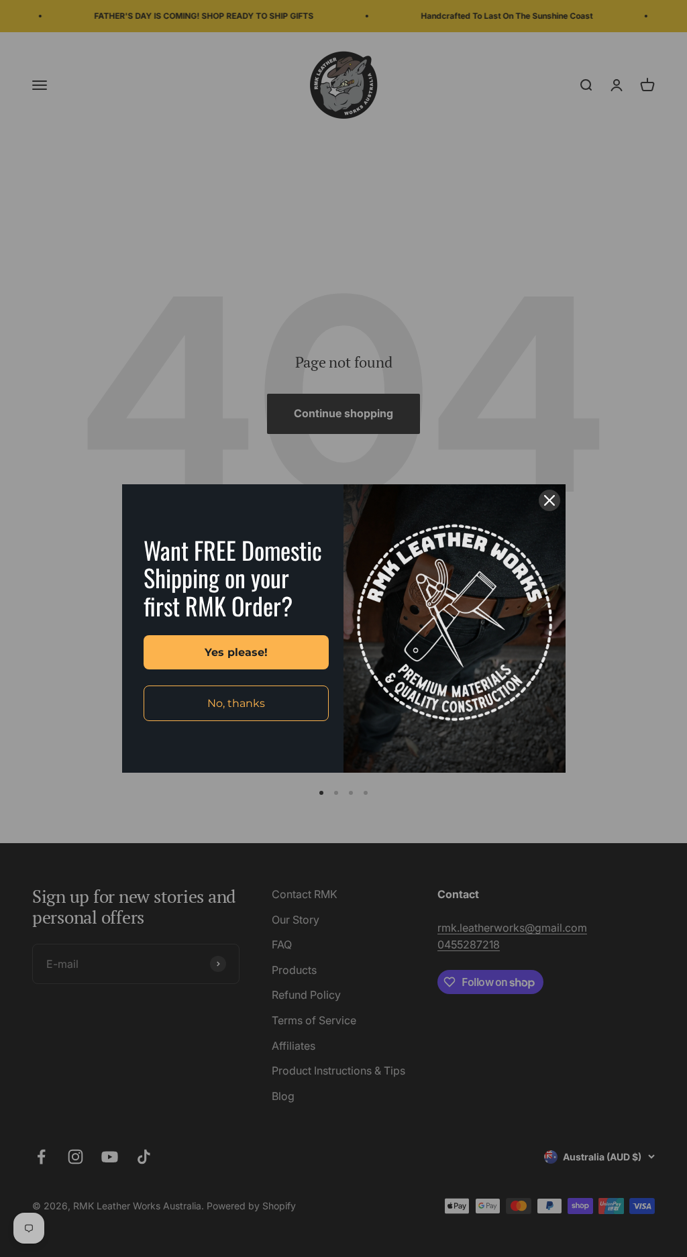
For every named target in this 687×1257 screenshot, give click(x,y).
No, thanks (236, 703)
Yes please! (236, 652)
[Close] (549, 500)
